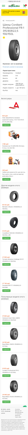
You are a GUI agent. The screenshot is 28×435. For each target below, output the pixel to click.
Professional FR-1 (10, 20)
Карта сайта (18, 417)
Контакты (17, 409)
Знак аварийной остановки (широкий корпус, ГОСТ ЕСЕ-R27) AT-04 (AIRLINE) (13, 120)
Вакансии (17, 415)
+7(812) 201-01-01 (14, 1)
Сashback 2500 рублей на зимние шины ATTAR (11, 12)
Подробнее (6, 125)
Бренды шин (18, 410)
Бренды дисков (19, 412)
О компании (18, 414)
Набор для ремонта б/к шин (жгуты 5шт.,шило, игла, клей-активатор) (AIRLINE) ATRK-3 (13, 174)
